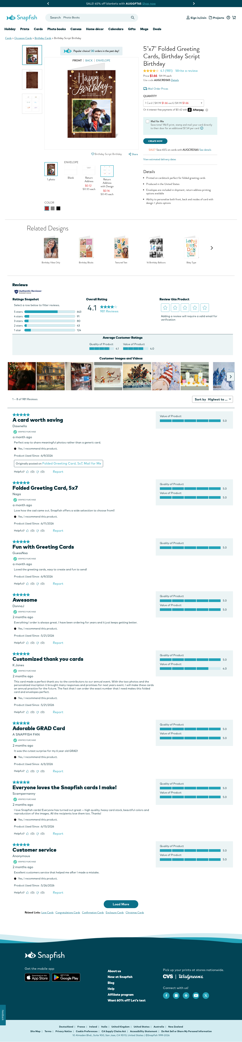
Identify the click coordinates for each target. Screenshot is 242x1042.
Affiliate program (121, 995)
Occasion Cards (23, 38)
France (81, 1026)
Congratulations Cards (67, 912)
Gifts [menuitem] (132, 29)
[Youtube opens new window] (197, 994)
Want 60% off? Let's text (127, 1000)
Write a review (186, 71)
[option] (32, 55)
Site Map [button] (35, 1031)
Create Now (155, 141)
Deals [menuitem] (157, 29)
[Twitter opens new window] (207, 994)
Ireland (93, 1026)
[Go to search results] (133, 18)
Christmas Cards (135, 912)
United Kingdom (120, 1026)
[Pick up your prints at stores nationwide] (168, 976)
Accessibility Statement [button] (143, 1031)
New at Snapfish (120, 977)
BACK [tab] (89, 60)
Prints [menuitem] (24, 29)
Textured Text (121, 262)
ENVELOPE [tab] (103, 60)
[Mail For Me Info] (202, 128)
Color (49, 202)
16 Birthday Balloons (156, 262)
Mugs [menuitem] (144, 29)
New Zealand (175, 1026)
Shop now (148, 3)
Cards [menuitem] (38, 29)
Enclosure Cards (115, 912)
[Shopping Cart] (233, 18)
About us (114, 971)
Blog (111, 983)
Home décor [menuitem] (95, 29)
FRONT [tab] (77, 60)
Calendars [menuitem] (115, 29)
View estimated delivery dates (159, 159)
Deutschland (66, 1026)
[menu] (133, 154)
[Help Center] (228, 18)
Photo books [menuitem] (56, 29)
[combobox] (91, 18)
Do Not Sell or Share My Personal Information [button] (186, 1031)
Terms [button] (48, 1031)
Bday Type (191, 262)
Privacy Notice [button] (63, 1031)
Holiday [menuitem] (10, 29)
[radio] (46, 208)
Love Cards (47, 912)
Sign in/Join (198, 17)
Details (175, 80)
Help (111, 989)
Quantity (150, 96)
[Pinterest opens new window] (188, 994)
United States (142, 1026)
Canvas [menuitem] (75, 29)
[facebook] (168, 994)
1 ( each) (166, 103)
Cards (8, 38)
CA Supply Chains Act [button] (114, 1031)
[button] (93, 154)
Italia (104, 1026)
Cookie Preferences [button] (86, 1031)
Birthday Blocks (86, 262)
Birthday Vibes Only (51, 262)
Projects (218, 17)
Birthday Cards (43, 38)
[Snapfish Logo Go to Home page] (21, 17)
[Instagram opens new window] (178, 994)
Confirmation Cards (93, 912)
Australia (159, 1026)
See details (205, 150)
